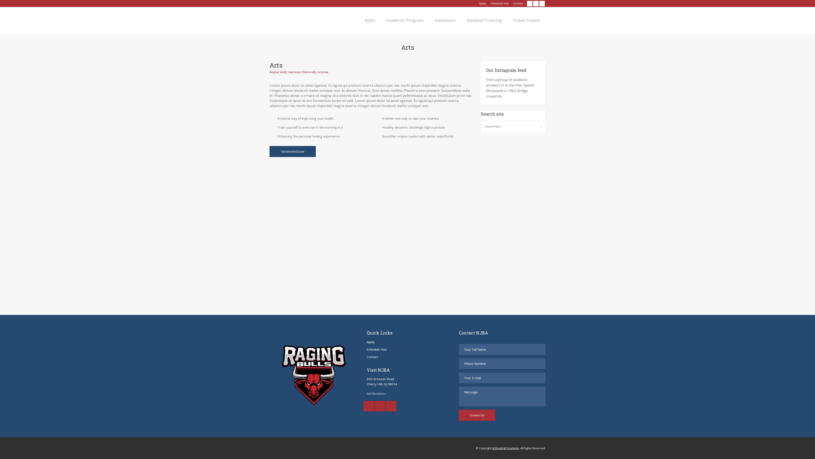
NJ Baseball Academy (505, 448)
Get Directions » (376, 393)
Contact (518, 3)
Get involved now (292, 151)
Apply (482, 3)
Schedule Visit (500, 3)
